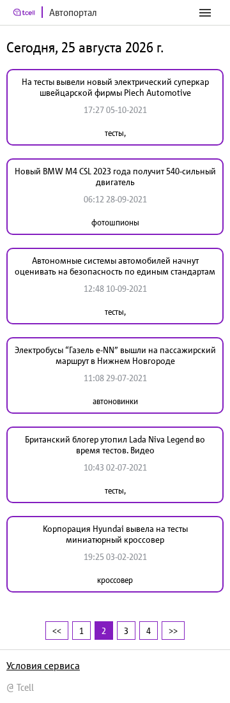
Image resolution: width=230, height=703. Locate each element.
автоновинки (115, 401)
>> (173, 630)
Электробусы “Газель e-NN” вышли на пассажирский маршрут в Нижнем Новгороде (115, 355)
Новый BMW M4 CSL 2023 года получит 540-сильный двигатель (115, 176)
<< (56, 630)
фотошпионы (115, 222)
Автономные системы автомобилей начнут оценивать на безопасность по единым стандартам (115, 265)
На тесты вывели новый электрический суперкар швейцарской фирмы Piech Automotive (115, 87)
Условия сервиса (43, 665)
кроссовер (115, 580)
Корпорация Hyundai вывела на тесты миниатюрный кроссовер (115, 534)
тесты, (115, 133)
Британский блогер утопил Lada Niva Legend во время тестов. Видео (115, 444)
